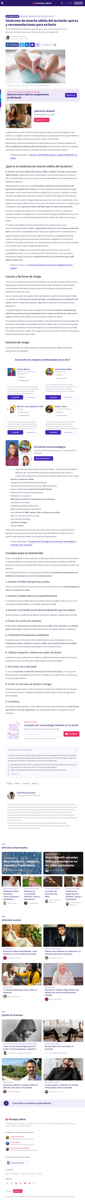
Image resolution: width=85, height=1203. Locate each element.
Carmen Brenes (23, 369)
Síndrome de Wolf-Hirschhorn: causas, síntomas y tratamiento (11, 895)
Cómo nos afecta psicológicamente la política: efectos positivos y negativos (19, 1047)
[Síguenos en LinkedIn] (16, 1183)
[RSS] (34, 1183)
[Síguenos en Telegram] (29, 1183)
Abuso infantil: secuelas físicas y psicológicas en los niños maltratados (61, 861)
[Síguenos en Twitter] (12, 1183)
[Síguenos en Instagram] (20, 1183)
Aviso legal (56, 1196)
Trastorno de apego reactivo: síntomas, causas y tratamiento (74, 895)
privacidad (64, 1196)
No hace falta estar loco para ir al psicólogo (59, 1047)
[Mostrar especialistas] (6, 1103)
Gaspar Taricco (61, 406)
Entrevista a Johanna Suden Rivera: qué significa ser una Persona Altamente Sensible (62, 993)
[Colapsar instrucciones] (75, 750)
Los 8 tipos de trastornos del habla (51, 894)
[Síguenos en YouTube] (25, 1183)
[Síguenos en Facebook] (7, 1183)
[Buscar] (62, 3)
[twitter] (21, 45)
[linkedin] (27, 45)
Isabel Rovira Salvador (18, 36)
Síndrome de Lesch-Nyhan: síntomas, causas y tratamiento (32, 895)
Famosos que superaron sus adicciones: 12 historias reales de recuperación (63, 952)
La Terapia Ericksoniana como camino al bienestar (20, 991)
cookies (71, 1196)
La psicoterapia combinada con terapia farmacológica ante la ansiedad (61, 1086)
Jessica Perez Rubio (63, 369)
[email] (32, 45)
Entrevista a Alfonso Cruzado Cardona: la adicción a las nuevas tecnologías (20, 1086)
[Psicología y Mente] (42, 3)
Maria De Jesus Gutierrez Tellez (30, 406)
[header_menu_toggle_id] (2, 3)
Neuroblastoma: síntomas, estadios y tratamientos (21, 863)
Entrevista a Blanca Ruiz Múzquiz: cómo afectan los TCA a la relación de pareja (20, 952)
